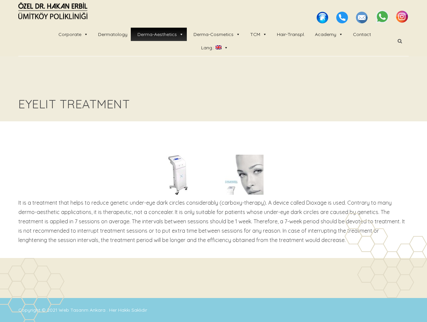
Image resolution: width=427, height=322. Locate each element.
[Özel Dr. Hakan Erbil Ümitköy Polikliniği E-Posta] (362, 21)
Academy (325, 34)
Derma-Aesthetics (157, 34)
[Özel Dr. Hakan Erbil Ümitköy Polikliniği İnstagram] (402, 21)
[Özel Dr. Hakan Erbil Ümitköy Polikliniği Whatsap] (383, 21)
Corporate (69, 34)
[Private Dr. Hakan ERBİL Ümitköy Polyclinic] (52, 11)
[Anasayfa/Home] (323, 21)
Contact (362, 34)
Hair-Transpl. (291, 34)
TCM (255, 34)
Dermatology (112, 34)
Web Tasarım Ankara (83, 310)
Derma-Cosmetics (213, 34)
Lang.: (208, 48)
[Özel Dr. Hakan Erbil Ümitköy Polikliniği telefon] (342, 21)
